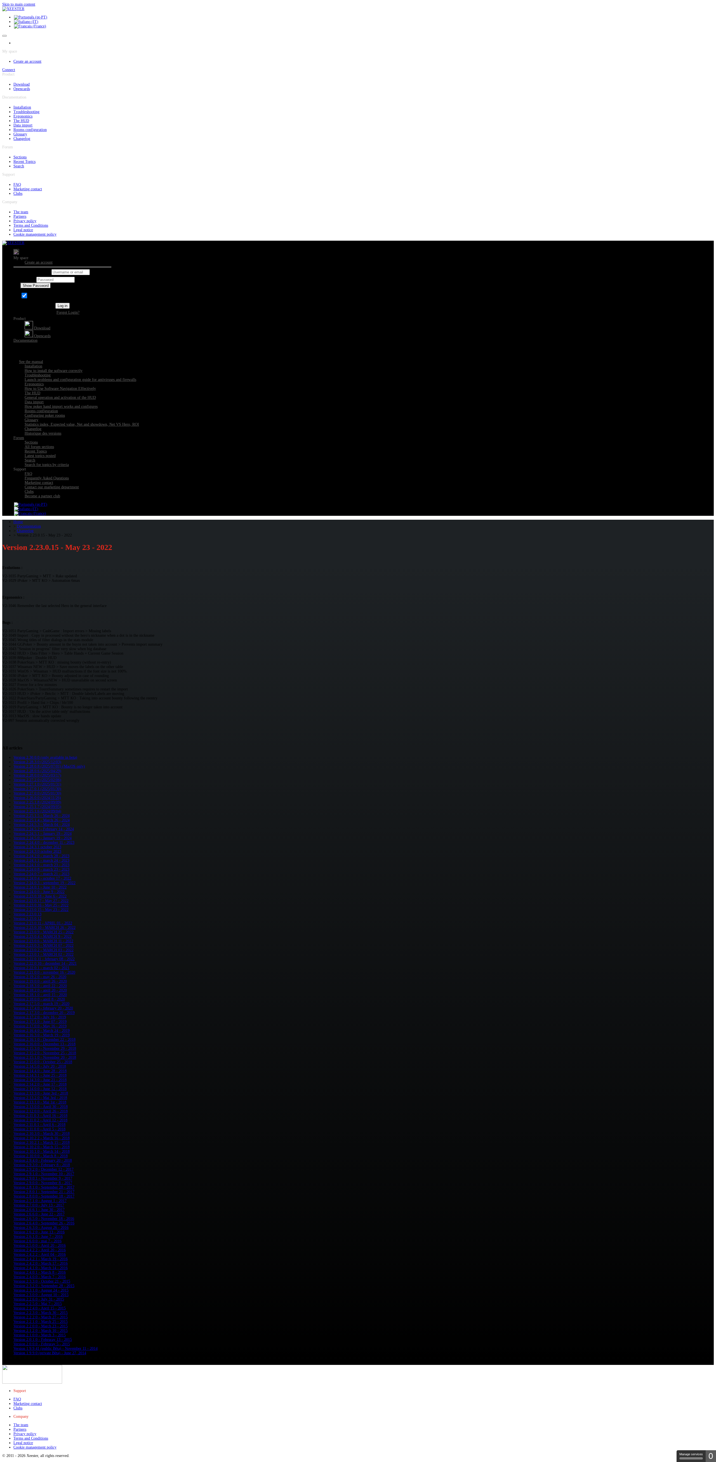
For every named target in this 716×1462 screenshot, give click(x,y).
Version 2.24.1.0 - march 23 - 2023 (41, 865)
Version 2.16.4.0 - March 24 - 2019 (41, 1030)
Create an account (27, 61)
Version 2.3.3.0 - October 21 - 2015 (41, 1281)
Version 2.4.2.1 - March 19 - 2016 (40, 1259)
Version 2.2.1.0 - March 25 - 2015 (40, 1322)
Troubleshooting (26, 112)
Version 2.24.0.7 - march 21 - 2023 (41, 874)
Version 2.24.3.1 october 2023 (37, 847)
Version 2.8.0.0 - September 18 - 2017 (43, 1196)
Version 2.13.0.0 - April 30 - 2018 (40, 1107)
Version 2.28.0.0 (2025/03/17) (37, 775)
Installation (22, 107)
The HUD (21, 121)
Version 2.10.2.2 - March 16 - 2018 (41, 1138)
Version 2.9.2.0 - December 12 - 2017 (43, 1169)
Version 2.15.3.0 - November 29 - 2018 (44, 1048)
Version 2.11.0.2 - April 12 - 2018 (40, 1120)
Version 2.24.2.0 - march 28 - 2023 (41, 856)
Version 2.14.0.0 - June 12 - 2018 (40, 1089)
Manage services (691, 1454)
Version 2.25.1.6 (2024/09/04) (37, 811)
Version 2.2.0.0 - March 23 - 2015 (40, 1326)
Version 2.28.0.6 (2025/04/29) (37, 771)
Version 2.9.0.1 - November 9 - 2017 (42, 1178)
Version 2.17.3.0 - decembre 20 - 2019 (44, 1013)
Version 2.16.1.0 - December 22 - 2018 (44, 1039)
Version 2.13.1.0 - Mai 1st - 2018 (39, 1102)
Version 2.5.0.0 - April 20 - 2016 (39, 1245)
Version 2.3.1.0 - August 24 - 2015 (41, 1290)
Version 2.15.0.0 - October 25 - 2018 (42, 1062)
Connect (8, 70)
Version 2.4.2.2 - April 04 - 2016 (39, 1254)
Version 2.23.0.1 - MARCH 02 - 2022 (43, 954)
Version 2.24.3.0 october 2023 (37, 851)
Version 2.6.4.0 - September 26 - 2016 (43, 1223)
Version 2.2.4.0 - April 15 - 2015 (39, 1308)
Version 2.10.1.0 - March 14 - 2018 (41, 1151)
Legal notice (23, 230)
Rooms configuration (30, 130)
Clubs (17, 193)
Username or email (35, 272)
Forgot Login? (67, 312)
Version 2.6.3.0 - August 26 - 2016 (41, 1228)
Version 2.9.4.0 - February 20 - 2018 (42, 1160)
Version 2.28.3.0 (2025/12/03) (37, 762)
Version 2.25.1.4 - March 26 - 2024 (41, 820)
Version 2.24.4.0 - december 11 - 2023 (43, 842)
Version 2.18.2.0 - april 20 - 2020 (40, 990)
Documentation (25, 340)
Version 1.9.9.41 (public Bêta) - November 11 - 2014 (55, 1348)
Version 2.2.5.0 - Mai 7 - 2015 (37, 1304)
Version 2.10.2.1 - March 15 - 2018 (41, 1142)
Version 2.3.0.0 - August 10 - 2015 (41, 1295)
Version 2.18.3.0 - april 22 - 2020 (40, 986)
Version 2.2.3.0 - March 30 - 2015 (40, 1313)
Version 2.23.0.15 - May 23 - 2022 (41, 910)
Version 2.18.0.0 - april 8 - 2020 (39, 999)
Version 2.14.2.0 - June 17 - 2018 (40, 1084)
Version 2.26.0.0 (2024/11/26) (37, 798)
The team (20, 212)
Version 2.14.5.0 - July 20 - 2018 (39, 1066)
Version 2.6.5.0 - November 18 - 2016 (43, 1219)
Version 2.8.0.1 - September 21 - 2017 (43, 1192)
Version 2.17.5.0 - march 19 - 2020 (41, 1004)
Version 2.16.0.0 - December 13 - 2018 (44, 1044)
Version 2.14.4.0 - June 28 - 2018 (40, 1071)
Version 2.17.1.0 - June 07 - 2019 (40, 1022)
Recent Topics (24, 162)
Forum (18, 438)
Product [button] (19, 319)
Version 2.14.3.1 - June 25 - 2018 (40, 1075)
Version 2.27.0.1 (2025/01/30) (37, 789)
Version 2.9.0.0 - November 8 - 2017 (42, 1183)
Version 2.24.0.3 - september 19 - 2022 (44, 883)
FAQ (17, 184)
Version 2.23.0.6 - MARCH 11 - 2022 (43, 941)
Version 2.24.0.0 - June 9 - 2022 (39, 892)
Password (27, 280)
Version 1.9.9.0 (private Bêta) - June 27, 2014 (49, 1353)
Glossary (20, 134)
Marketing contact (27, 189)
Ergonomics (22, 116)
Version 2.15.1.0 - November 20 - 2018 (44, 1057)
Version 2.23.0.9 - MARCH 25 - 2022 (43, 932)
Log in (62, 306)
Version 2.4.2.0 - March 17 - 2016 (40, 1263)
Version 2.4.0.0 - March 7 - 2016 (39, 1277)
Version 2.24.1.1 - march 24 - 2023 (41, 860)
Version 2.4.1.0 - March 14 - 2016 (40, 1268)
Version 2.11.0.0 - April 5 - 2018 (39, 1129)
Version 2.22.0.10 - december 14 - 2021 (45, 963)
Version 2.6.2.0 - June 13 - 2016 (39, 1232)
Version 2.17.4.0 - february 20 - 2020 (43, 1008)
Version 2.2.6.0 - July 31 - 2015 (38, 1299)
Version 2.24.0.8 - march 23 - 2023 (41, 869)
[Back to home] (13, 9)
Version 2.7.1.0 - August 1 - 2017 (40, 1201)
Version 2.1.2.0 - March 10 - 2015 (40, 1331)
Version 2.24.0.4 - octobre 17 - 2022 (42, 878)
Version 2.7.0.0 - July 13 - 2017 (38, 1205)
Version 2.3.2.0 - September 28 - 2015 (43, 1286)
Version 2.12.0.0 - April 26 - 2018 (40, 1111)
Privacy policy (24, 221)
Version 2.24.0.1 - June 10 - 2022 (40, 887)
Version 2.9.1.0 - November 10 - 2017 (43, 1174)
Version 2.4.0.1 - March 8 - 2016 (39, 1272)
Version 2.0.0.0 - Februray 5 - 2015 (41, 1344)
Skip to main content (18, 4)
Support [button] (19, 469)
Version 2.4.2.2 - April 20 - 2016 (39, 1250)
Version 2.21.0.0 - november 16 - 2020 (44, 972)
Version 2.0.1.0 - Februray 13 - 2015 (42, 1339)
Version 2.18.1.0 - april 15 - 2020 (40, 995)
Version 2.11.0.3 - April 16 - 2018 (40, 1116)
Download (21, 84)
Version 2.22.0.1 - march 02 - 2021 (41, 968)
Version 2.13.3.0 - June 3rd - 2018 (40, 1093)
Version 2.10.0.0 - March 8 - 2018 (40, 1156)
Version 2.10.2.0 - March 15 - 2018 (41, 1147)
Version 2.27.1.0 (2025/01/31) (37, 784)
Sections (20, 157)
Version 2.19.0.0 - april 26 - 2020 (40, 981)
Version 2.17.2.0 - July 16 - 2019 (39, 1017)
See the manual (31, 362)
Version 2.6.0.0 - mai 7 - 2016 (37, 1241)
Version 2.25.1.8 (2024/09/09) (37, 802)
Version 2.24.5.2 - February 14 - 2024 (43, 829)
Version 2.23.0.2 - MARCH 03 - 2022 (43, 950)
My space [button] (20, 258)
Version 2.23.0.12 (27, 919)
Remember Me (40, 297)
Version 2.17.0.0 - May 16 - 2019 (40, 1026)
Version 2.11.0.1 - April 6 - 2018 (39, 1125)
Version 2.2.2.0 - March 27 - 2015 (40, 1317)
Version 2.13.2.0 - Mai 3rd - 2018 (40, 1098)
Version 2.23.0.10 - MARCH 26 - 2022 (44, 928)
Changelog (21, 139)
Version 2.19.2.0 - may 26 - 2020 (39, 977)
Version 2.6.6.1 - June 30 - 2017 (39, 1210)
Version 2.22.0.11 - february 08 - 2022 (44, 959)
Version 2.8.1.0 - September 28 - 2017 (43, 1187)
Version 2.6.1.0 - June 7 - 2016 (38, 1236)
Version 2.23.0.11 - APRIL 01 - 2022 (42, 923)
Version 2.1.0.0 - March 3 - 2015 (39, 1335)
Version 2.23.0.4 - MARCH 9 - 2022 (42, 936)
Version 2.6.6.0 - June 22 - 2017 (39, 1214)
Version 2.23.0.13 (27, 914)
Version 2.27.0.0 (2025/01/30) (37, 793)
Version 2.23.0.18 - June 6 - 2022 (40, 896)
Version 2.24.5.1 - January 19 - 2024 (42, 833)
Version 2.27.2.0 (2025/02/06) (37, 780)
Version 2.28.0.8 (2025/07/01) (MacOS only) (49, 766)
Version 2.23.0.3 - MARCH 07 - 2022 (43, 945)
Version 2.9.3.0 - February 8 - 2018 (41, 1165)
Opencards (21, 89)
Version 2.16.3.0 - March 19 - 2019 (41, 1035)
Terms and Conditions (30, 225)
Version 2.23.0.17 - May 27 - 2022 (41, 901)
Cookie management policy (34, 234)
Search (18, 166)
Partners (19, 216)
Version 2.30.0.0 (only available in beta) (45, 757)
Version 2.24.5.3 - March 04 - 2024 (41, 825)
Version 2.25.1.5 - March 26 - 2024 (41, 816)
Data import (22, 125)
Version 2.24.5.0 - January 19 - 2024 (42, 838)
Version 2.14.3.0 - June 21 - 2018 (40, 1080)
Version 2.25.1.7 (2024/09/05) (37, 807)
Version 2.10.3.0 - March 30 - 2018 (41, 1133)
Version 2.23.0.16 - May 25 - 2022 (41, 905)
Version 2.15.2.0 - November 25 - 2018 (44, 1053)
